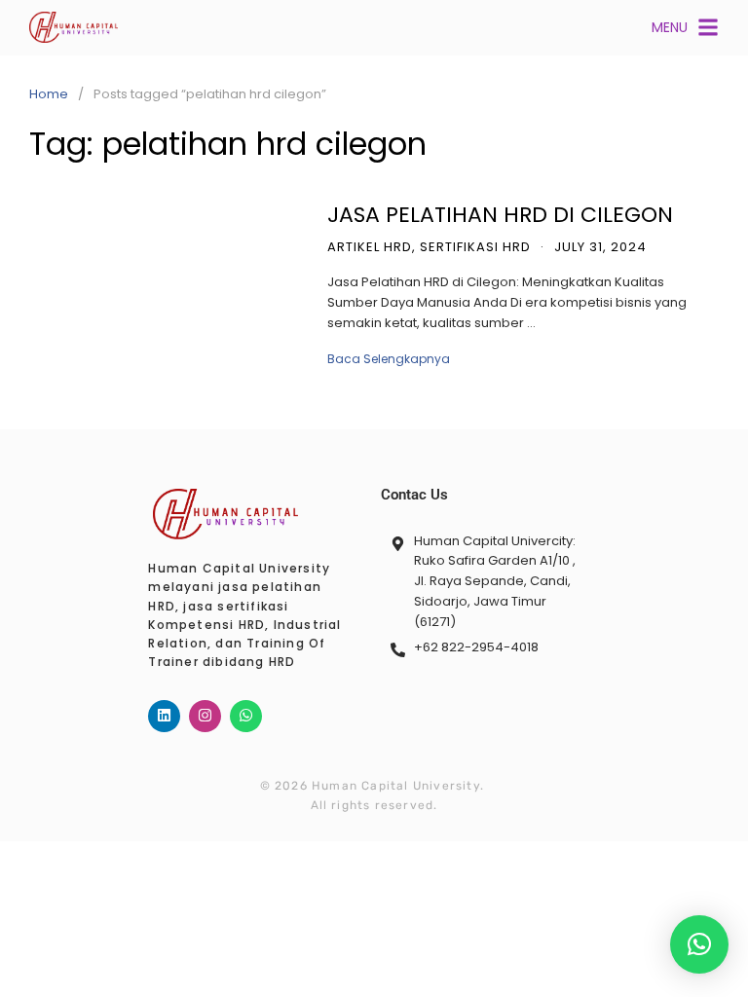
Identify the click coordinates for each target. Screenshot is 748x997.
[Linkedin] (164, 716)
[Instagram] (205, 716)
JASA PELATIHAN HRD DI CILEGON (500, 215)
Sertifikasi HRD (475, 247)
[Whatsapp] (246, 716)
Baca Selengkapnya (388, 359)
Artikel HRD (369, 247)
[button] (699, 944)
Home (48, 94)
